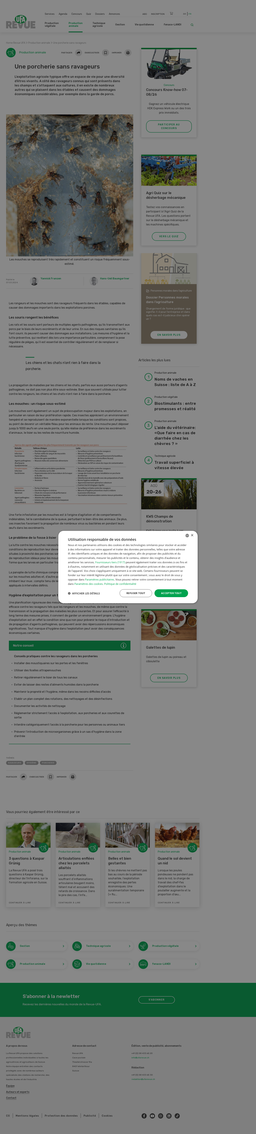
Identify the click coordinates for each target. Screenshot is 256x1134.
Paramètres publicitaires (99, 579)
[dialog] (128, 567)
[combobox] (187, 535)
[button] (84, 593)
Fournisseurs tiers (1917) (110, 562)
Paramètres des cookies (88, 583)
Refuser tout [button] (135, 593)
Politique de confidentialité (120, 583)
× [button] (192, 535)
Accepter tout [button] (171, 593)
